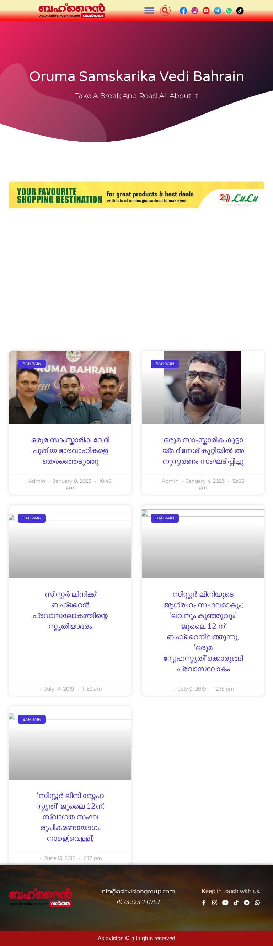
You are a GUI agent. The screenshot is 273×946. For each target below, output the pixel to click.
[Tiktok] (236, 902)
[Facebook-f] (204, 902)
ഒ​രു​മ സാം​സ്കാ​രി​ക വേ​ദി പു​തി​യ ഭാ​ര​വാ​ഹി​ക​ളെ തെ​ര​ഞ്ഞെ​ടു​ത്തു (70, 451)
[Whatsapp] (257, 902)
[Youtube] (225, 902)
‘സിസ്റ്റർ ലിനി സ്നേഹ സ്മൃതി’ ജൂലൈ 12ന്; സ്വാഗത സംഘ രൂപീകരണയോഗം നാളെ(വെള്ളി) (70, 817)
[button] (149, 11)
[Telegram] (247, 902)
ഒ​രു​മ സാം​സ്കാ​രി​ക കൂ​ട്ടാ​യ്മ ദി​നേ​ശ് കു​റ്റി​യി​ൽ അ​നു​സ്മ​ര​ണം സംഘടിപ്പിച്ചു (203, 451)
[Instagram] (215, 902)
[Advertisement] (136, 269)
